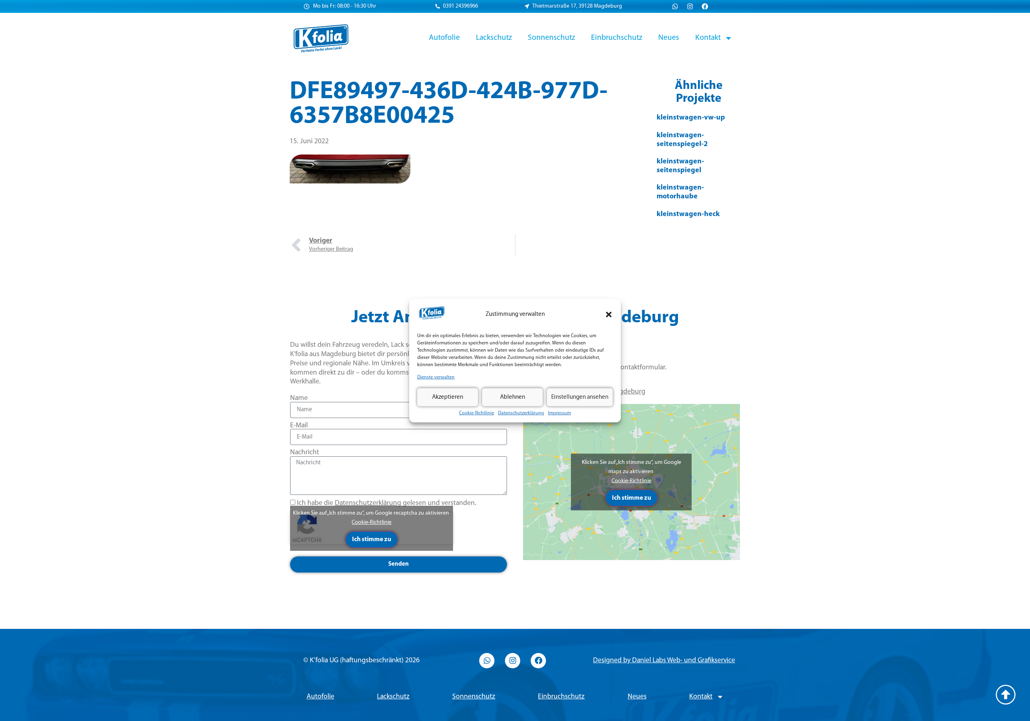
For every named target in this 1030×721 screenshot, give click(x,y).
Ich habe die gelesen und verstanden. (386, 503)
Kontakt (708, 38)
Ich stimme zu (371, 539)
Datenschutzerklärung (521, 413)
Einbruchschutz (616, 38)
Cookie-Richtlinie (476, 413)
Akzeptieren (447, 397)
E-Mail (299, 425)
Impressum (559, 413)
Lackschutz (494, 38)
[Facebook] (704, 6)
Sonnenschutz (551, 38)
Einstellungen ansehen (579, 397)
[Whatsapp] (675, 6)
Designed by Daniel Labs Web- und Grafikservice (664, 660)
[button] (609, 315)
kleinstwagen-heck (688, 214)
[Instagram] (690, 6)
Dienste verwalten (436, 377)
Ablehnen (512, 397)
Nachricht (304, 452)
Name (299, 398)
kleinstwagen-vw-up (691, 118)
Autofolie (444, 38)
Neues (668, 38)
